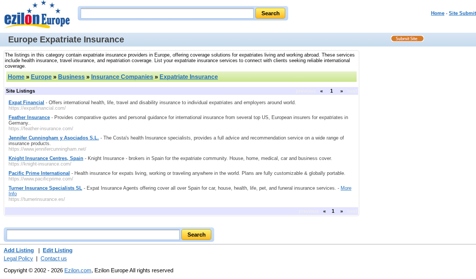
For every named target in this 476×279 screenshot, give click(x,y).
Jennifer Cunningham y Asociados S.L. (54, 138)
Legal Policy (18, 258)
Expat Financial (26, 102)
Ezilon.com (77, 270)
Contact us (54, 258)
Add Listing (19, 250)
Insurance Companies (122, 77)
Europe (41, 77)
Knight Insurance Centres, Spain (46, 158)
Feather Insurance (29, 117)
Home (437, 13)
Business (71, 77)
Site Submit (462, 13)
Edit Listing (58, 250)
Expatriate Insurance (189, 77)
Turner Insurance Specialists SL (45, 188)
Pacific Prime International (39, 173)
